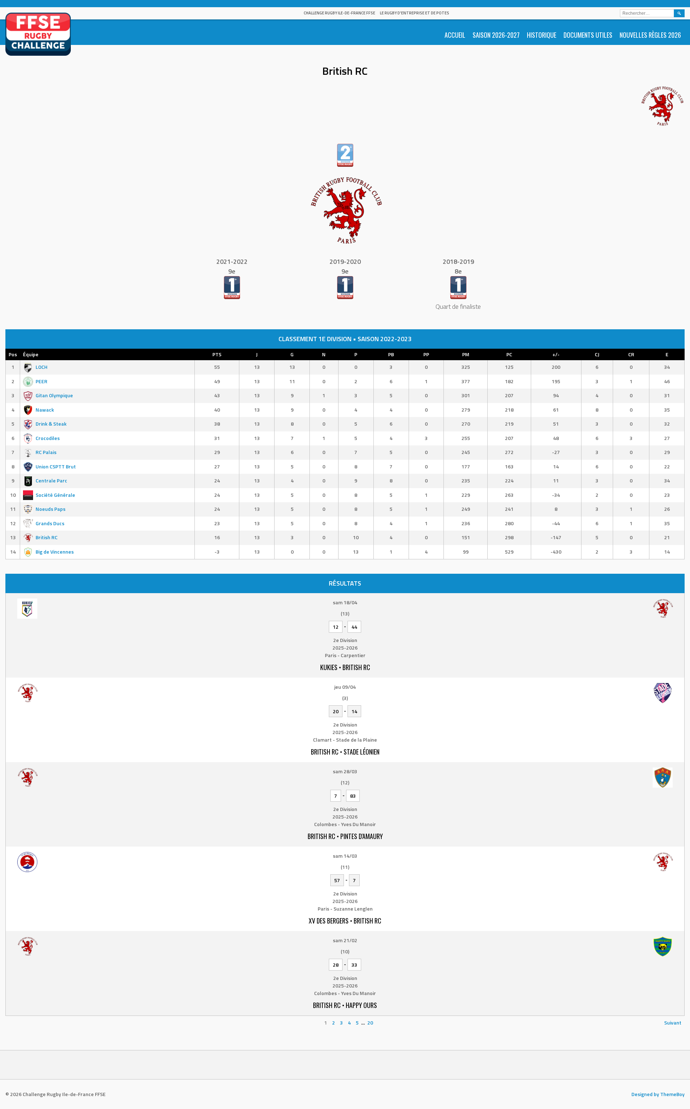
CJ (597, 354)
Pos (13, 354)
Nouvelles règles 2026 (650, 35)
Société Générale (55, 495)
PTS (216, 354)
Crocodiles (48, 438)
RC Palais (46, 452)
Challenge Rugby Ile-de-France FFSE (339, 13)
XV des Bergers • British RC (345, 920)
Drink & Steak (51, 423)
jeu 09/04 (345, 687)
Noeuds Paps (50, 509)
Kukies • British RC (345, 667)
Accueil (455, 35)
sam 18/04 (345, 602)
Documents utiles (588, 35)
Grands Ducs (50, 523)
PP (426, 354)
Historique (541, 35)
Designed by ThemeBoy (658, 1094)
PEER (41, 381)
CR (631, 354)
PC (509, 354)
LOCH (41, 367)
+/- (556, 354)
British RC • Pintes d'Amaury (345, 836)
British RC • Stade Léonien (345, 751)
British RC (47, 537)
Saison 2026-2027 (496, 35)
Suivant (672, 1022)
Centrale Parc (51, 480)
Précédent (21, 1022)
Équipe (30, 354)
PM (465, 354)
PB (391, 354)
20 (370, 1022)
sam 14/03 (345, 856)
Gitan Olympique (54, 395)
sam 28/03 (345, 771)
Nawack (45, 409)
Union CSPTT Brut (56, 466)
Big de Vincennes (55, 551)
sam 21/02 (345, 940)
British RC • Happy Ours (345, 1005)
